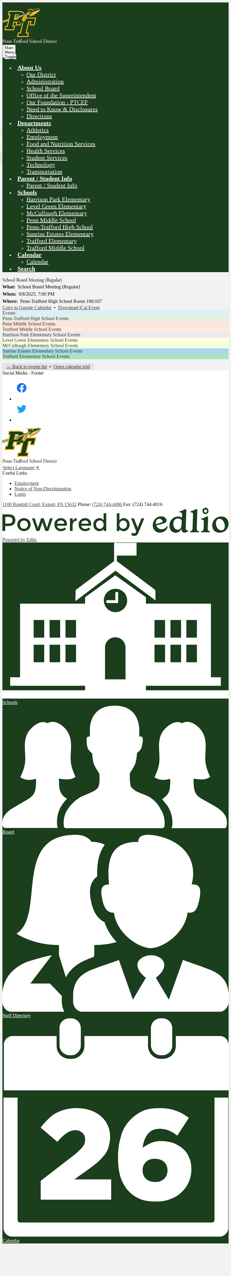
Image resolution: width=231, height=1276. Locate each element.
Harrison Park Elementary (58, 199)
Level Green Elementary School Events (40, 340)
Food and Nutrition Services (60, 143)
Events (8, 313)
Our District (41, 74)
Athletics (37, 130)
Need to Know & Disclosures (62, 109)
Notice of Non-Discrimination (42, 488)
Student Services (46, 157)
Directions (39, 116)
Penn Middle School (51, 220)
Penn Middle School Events (28, 323)
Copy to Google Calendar (26, 307)
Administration (45, 81)
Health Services (45, 150)
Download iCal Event (79, 307)
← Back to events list (26, 366)
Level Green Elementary (56, 206)
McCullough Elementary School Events (40, 345)
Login (20, 494)
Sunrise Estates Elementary (60, 234)
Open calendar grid (72, 366)
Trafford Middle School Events (31, 329)
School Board (43, 88)
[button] (29, 67)
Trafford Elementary (51, 240)
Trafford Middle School (55, 247)
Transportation (44, 171)
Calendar (37, 261)
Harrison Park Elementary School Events (41, 334)
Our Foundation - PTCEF (57, 102)
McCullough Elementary (56, 213)
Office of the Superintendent (61, 95)
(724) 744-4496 (107, 504)
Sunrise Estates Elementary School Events (42, 351)
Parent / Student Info (51, 185)
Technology (40, 164)
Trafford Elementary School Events (35, 356)
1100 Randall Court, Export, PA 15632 (39, 504)
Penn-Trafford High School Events (35, 318)
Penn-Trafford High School (59, 227)
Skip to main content (22, 5)
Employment (42, 137)
